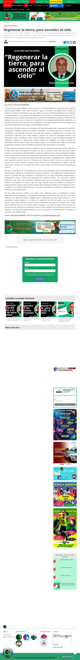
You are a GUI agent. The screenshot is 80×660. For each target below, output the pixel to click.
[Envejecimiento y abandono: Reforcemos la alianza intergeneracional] (66, 309)
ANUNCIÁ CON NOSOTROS (58, 647)
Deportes (14, 5)
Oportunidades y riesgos (67, 559)
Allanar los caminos (66, 575)
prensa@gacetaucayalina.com (62, 635)
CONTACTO (55, 631)
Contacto (21, 5)
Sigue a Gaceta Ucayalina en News (40, 240)
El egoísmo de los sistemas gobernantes (31, 319)
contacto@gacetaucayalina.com (64, 636)
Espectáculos (39, 1)
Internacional (25, 1)
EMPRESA (5, 631)
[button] (9, 2)
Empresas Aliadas (45, 631)
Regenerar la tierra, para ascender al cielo (48, 319)
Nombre (27, 262)
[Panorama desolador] (57, 570)
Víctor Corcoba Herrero (41, 41)
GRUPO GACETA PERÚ (21, 631)
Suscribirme (40, 279)
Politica (47, 1)
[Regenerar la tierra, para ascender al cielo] (48, 309)
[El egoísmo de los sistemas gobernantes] (31, 309)
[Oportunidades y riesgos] (57, 562)
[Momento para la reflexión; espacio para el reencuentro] (57, 586)
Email (26, 268)
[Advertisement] (40, 288)
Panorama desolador (66, 567)
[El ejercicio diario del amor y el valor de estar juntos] (14, 309)
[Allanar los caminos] (57, 578)
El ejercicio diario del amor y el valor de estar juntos (14, 319)
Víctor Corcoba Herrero (17, 41)
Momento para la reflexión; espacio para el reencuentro (68, 584)
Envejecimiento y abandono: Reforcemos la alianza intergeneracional (66, 320)
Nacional (18, 1)
